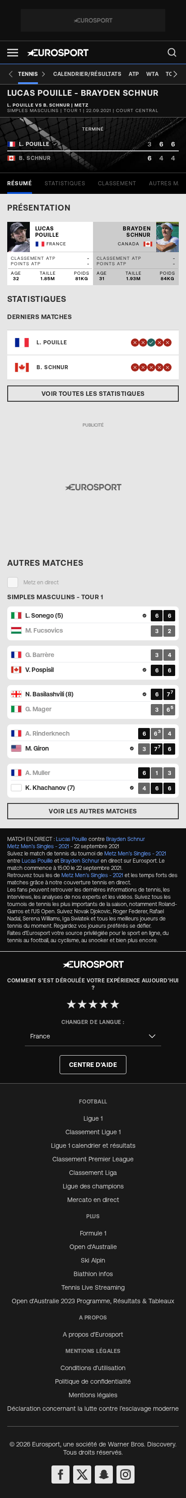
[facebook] (60, 1474)
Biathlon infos (93, 1273)
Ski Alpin (93, 1260)
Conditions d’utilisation (93, 1367)
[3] (93, 1004)
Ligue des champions (93, 1186)
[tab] (19, 183)
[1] (71, 1004)
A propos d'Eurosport (93, 1334)
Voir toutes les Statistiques (93, 393)
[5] (114, 1004)
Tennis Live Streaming (93, 1287)
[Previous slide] (10, 74)
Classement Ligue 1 (93, 1132)
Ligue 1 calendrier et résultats (93, 1145)
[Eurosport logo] (57, 52)
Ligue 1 (93, 1118)
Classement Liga (93, 1172)
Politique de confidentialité (93, 1381)
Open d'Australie (93, 1246)
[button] (12, 52)
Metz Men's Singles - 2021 (38, 846)
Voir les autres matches (93, 811)
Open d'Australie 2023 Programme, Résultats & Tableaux (93, 1301)
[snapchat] (104, 1474)
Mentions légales (93, 1395)
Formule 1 (93, 1233)
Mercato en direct (93, 1199)
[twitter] (82, 1474)
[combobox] (93, 1036)
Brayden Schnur (125, 839)
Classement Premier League (93, 1159)
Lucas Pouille (71, 839)
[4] (103, 1004)
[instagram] (125, 1474)
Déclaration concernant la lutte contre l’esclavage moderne (93, 1408)
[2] (82, 1004)
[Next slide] (175, 74)
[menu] (172, 52)
